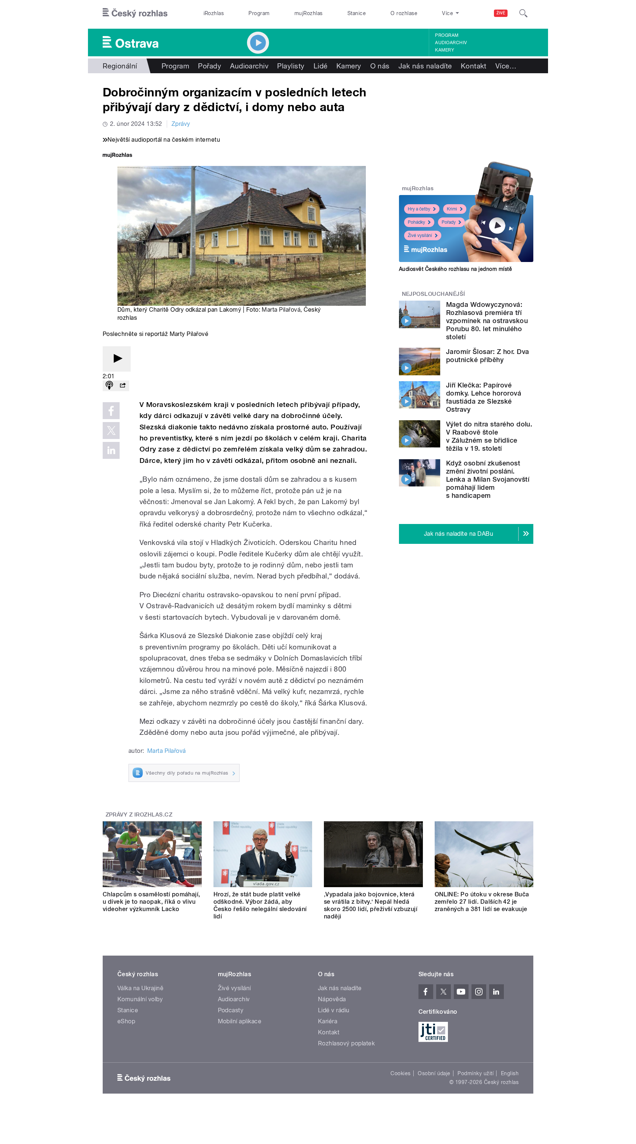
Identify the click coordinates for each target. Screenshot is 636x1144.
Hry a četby (419, 209)
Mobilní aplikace (240, 1021)
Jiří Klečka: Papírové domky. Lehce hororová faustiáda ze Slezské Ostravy (483, 397)
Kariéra (327, 1021)
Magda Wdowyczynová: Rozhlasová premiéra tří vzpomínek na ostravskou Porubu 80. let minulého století (487, 321)
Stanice (356, 13)
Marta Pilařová (281, 309)
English (510, 1073)
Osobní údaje (434, 1073)
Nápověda (332, 999)
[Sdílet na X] (111, 430)
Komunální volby (140, 999)
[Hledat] (523, 13)
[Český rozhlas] (135, 13)
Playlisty (290, 66)
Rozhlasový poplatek (346, 1043)
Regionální (120, 66)
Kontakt (474, 66)
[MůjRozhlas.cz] (117, 155)
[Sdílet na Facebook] (111, 410)
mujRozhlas (308, 13)
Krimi (452, 209)
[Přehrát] (117, 359)
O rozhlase (404, 13)
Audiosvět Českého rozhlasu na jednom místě (455, 269)
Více (505, 66)
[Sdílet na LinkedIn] (111, 450)
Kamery (444, 50)
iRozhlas (214, 13)
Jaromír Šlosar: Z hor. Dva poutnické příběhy (487, 356)
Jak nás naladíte (425, 66)
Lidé (321, 66)
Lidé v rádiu (334, 1010)
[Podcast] (109, 385)
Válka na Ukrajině (140, 988)
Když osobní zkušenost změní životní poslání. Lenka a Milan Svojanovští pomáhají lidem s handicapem (487, 479)
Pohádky (416, 222)
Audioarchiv (451, 42)
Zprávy (181, 123)
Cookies (400, 1073)
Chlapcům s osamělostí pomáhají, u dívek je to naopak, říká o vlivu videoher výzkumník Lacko (151, 902)
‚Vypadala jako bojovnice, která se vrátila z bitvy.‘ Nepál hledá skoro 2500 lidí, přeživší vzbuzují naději (370, 905)
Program (258, 13)
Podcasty (231, 1010)
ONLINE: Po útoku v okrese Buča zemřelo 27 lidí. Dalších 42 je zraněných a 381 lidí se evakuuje (482, 902)
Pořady (209, 66)
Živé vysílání (420, 235)
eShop (126, 1021)
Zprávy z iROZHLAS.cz (139, 814)
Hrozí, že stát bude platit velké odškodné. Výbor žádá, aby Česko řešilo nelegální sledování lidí (260, 905)
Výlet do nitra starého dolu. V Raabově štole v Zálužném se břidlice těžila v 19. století (489, 436)
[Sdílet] (122, 385)
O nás (380, 66)
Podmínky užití (475, 1073)
